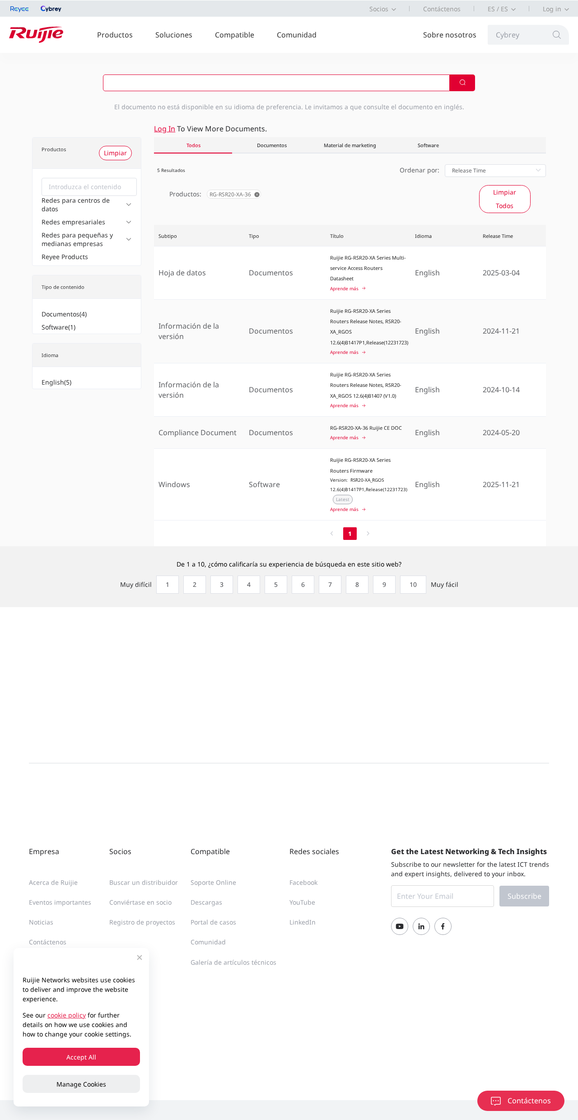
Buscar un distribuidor (143, 882)
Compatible (234, 35)
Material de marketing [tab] (350, 145)
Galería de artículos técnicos (233, 962)
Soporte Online (213, 882)
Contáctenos (442, 9)
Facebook (303, 882)
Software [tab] (428, 145)
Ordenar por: (419, 170)
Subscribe (524, 896)
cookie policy (66, 1015)
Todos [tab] (193, 145)
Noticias (41, 922)
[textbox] (89, 187)
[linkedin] (421, 926)
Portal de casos (213, 922)
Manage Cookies (81, 1084)
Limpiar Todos (504, 199)
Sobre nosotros (449, 35)
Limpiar (115, 153)
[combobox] (89, 187)
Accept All (81, 1057)
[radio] (165, 585)
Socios (378, 9)
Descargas (206, 902)
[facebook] (443, 926)
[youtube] (399, 926)
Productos (115, 35)
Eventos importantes (60, 902)
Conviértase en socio (140, 902)
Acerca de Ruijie (53, 882)
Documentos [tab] (272, 145)
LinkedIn (302, 922)
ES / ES (498, 9)
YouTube (302, 902)
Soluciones (173, 35)
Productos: (185, 194)
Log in (552, 9)
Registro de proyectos (142, 922)
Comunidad (297, 35)
